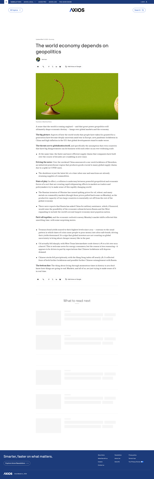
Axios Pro (42, 2)
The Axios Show (65, 2)
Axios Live (53, 2)
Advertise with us (102, 458)
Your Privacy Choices (134, 461)
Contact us (101, 465)
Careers (100, 461)
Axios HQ (117, 461)
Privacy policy (133, 455)
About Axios (101, 455)
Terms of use (132, 458)
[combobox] (30, 2)
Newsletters (16, 2)
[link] (38, 66)
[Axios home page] (6, 2)
